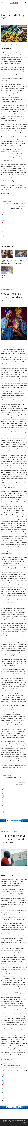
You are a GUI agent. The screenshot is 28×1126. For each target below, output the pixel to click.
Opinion (7, 289)
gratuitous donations (6, 1059)
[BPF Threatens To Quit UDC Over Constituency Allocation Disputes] (7, 254)
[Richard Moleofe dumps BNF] (7, 270)
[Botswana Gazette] (14, 2)
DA (8, 197)
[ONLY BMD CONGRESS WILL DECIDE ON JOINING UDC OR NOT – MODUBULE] (21, 253)
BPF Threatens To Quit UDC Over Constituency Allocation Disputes (6, 262)
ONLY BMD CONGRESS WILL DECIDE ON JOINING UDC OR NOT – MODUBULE (21, 261)
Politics (6, 10)
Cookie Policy (8, 1121)
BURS (5, 1058)
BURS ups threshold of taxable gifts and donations (13, 839)
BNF (7, 197)
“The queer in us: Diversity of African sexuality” (12, 297)
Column (3, 289)
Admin (3, 21)
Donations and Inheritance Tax (14, 1058)
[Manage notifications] (24, 1123)
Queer (9, 771)
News (2, 10)
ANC (4, 197)
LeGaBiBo (6, 771)
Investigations (4, 831)
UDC (10, 197)
